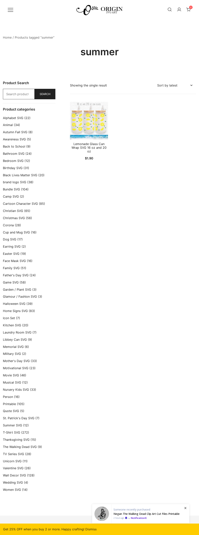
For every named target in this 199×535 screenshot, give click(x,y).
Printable (9, 404)
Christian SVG (13, 211)
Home (7, 37)
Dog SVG (9, 239)
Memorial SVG (13, 347)
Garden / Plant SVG (17, 289)
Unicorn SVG (12, 461)
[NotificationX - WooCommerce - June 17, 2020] (140, 513)
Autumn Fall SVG (15, 132)
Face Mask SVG (14, 261)
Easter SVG (11, 254)
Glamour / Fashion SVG (20, 296)
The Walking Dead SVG (20, 447)
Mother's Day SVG (16, 361)
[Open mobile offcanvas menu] (10, 9)
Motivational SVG (15, 368)
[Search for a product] (169, 9)
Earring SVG (12, 246)
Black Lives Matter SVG (20, 175)
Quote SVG (11, 411)
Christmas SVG (14, 218)
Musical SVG (12, 382)
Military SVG (12, 354)
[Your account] (179, 9)
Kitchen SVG (12, 325)
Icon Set (9, 318)
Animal (8, 125)
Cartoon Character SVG (20, 204)
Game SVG (11, 282)
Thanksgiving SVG (16, 440)
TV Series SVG (13, 454)
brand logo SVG (14, 182)
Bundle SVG (11, 189)
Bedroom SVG (13, 161)
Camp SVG (11, 196)
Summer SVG (12, 425)
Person (8, 397)
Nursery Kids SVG (16, 390)
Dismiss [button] (91, 529)
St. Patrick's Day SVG (18, 418)
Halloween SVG (14, 304)
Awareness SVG (14, 139)
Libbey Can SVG (15, 339)
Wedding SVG (13, 482)
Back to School (14, 146)
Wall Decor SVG (14, 475)
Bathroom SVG (13, 154)
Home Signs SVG (15, 311)
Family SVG (11, 268)
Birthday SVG (13, 168)
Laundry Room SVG (17, 332)
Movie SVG (11, 375)
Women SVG (12, 490)
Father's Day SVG (16, 275)
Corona (8, 225)
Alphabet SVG (13, 118)
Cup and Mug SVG (16, 232)
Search (45, 94)
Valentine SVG (13, 468)
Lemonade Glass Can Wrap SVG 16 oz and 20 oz (89, 147)
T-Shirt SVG (11, 432)
